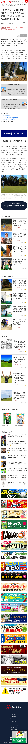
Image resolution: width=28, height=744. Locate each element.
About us (14, 714)
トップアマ (20, 27)
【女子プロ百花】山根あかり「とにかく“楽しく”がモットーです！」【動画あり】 (17, 476)
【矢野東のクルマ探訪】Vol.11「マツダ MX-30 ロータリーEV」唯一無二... (16, 435)
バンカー (2, 29)
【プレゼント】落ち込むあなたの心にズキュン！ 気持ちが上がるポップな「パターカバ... (17, 470)
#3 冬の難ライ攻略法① (8, 119)
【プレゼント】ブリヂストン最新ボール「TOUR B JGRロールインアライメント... (17, 456)
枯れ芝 (10, 29)
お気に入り (24, 35)
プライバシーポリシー (14, 718)
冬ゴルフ (7, 29)
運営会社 (14, 721)
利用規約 (14, 716)
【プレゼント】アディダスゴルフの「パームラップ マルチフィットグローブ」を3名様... (17, 483)
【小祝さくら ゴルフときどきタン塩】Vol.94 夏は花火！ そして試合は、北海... (17, 449)
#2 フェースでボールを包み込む (10, 117)
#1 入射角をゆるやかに (7, 115)
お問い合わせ (14, 729)
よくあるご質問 (14, 727)
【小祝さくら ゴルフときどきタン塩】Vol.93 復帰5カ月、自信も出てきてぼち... (16, 443)
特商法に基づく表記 (14, 725)
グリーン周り (15, 27)
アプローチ (9, 27)
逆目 (14, 29)
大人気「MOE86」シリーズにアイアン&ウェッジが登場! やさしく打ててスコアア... (17, 463)
